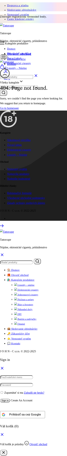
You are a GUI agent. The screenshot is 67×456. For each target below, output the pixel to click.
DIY (19, 314)
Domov (11, 48)
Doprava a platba (18, 5)
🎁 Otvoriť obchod (18, 275)
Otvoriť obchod (38, 444)
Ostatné (21, 324)
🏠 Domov (13, 270)
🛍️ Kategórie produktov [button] (20, 279)
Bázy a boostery (25, 304)
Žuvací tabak (14, 58)
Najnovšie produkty (18, 173)
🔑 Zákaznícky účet (18, 333)
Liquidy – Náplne (17, 68)
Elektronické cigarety (19, 63)
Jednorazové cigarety (27, 294)
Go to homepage (9, 108)
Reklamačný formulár (19, 193)
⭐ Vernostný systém (19, 338)
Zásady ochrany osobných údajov (26, 202)
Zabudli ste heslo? (34, 392)
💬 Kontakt (13, 343)
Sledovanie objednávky (21, 9)
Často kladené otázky (20, 19)
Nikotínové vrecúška (18, 53)
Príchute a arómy (25, 299)
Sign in (5, 400)
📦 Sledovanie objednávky (22, 328)
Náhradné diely (25, 309)
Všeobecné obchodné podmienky (26, 197)
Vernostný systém (17, 169)
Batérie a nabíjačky (26, 319)
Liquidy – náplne (25, 285)
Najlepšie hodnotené (18, 178)
